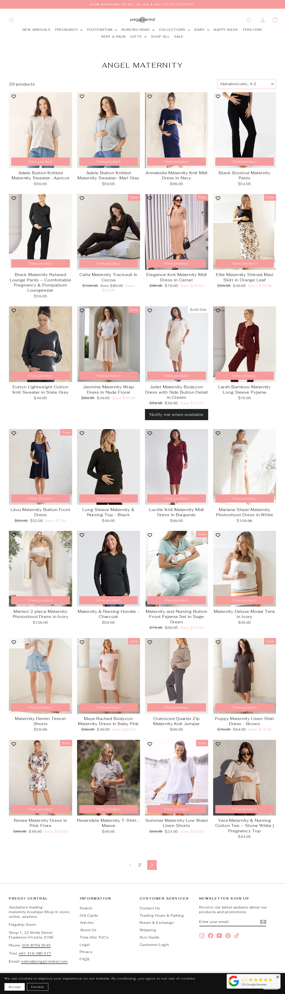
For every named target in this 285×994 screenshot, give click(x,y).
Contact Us (150, 908)
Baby (200, 30)
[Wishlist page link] (250, 20)
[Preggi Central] (233, 986)
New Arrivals (37, 30)
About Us (88, 930)
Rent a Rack (113, 37)
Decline (37, 987)
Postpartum (100, 30)
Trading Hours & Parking (162, 915)
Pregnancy (67, 30)
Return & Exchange (157, 922)
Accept (14, 987)
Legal (85, 945)
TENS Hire (252, 30)
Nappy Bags (226, 30)
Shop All (160, 37)
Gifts (136, 37)
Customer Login (154, 945)
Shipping (148, 930)
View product (40, 162)
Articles (87, 922)
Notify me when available (177, 414)
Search (86, 908)
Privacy (86, 952)
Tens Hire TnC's (94, 937)
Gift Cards (89, 915)
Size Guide (149, 937)
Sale (179, 37)
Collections (173, 30)
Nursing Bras (136, 30)
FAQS (85, 959)
